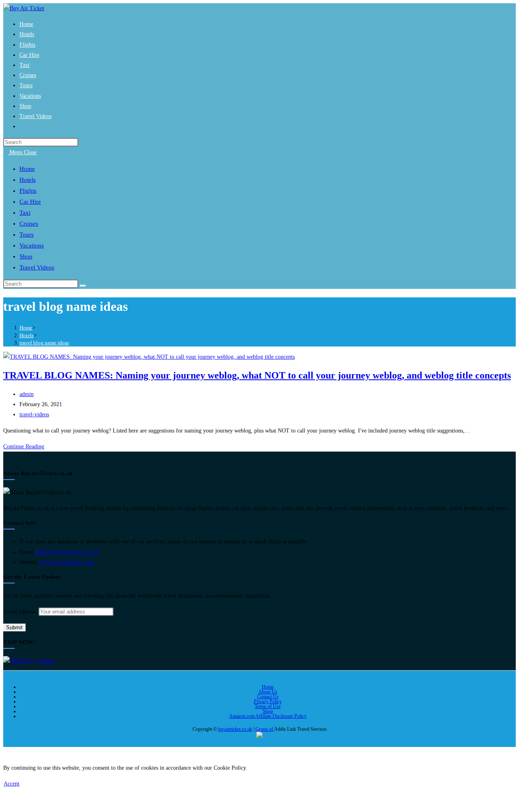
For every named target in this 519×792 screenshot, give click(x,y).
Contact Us (268, 696)
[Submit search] (83, 285)
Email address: (21, 612)
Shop (268, 711)
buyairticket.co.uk (235, 729)
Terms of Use (268, 706)
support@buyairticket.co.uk (67, 552)
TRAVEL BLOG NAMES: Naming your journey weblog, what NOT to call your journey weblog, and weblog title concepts (257, 375)
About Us (267, 692)
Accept (11, 784)
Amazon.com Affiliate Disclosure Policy (268, 716)
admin (26, 394)
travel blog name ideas (44, 343)
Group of (264, 729)
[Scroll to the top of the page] (5, 752)
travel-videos (34, 414)
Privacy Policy (268, 701)
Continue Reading (26, 446)
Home (268, 687)
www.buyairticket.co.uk (66, 562)
